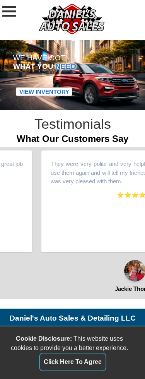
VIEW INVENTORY (44, 92)
